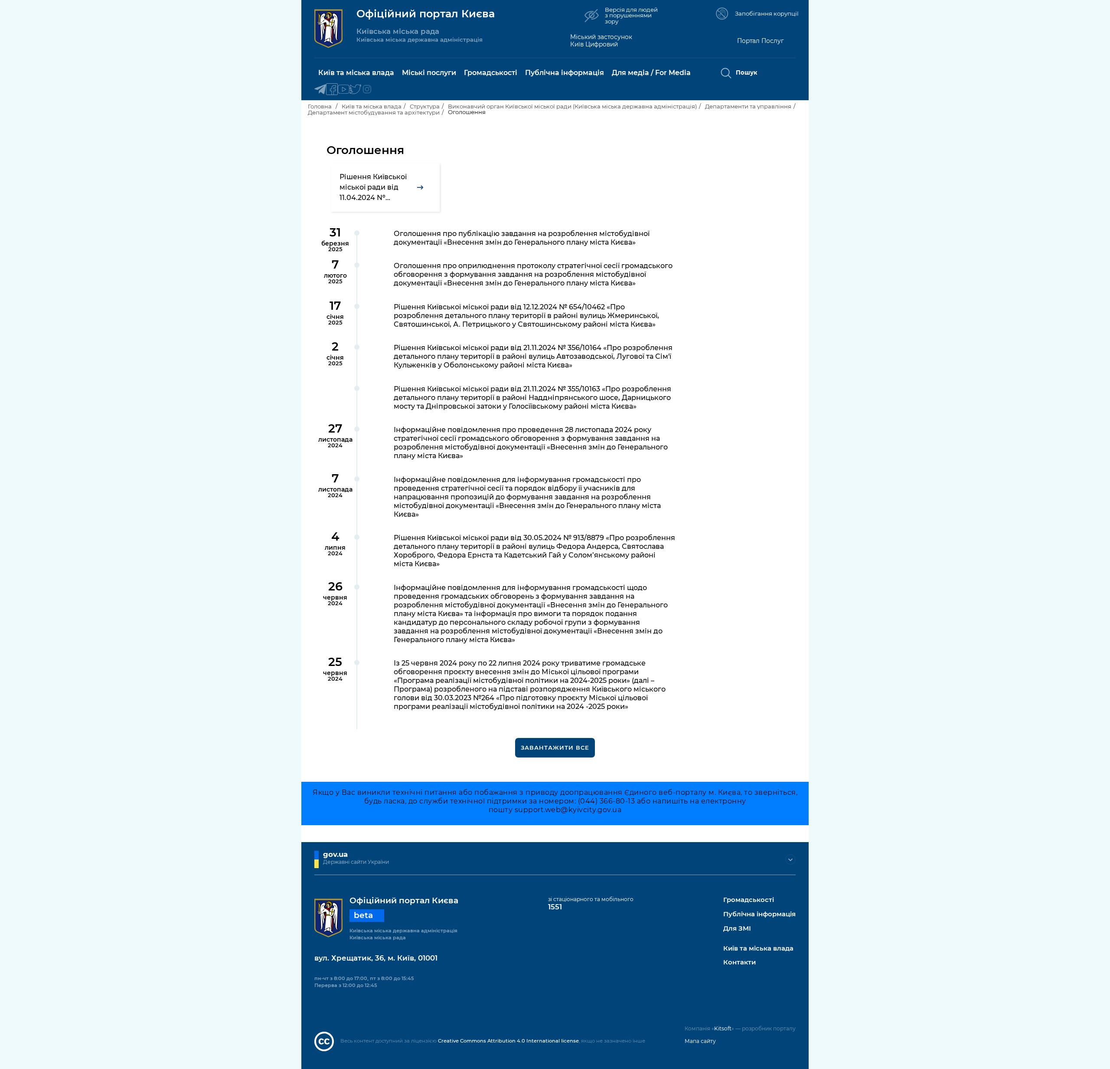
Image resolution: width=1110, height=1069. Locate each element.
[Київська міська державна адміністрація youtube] (343, 89)
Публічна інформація (759, 914)
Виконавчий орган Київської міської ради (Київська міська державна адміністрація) (572, 106)
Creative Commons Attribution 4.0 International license (508, 1041)
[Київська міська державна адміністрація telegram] (320, 89)
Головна (320, 106)
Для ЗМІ (737, 928)
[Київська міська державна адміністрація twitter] (355, 89)
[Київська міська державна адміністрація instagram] (367, 89)
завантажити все (555, 747)
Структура (425, 106)
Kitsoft (722, 1028)
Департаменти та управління (748, 106)
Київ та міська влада (372, 106)
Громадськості (748, 900)
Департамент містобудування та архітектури (374, 112)
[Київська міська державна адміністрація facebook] (332, 89)
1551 (555, 906)
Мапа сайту (700, 1041)
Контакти (739, 962)
